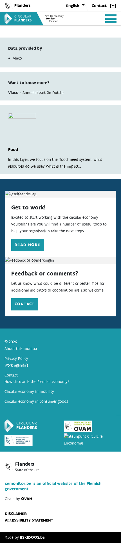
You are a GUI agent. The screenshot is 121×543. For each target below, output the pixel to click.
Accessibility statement (29, 520)
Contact (99, 5)
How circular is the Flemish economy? (37, 381)
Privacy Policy (16, 358)
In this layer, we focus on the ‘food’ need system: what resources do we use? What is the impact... (55, 158)
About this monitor (21, 348)
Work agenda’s (16, 365)
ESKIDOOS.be (32, 537)
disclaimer (16, 513)
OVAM (26, 498)
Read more (28, 244)
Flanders (22, 5)
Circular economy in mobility (29, 391)
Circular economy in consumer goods (36, 401)
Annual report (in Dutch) (43, 92)
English (72, 5)
